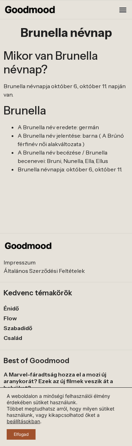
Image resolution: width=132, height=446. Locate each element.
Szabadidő (18, 328)
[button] (122, 9)
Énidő (11, 308)
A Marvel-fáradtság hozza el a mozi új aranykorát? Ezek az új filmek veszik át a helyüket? (58, 381)
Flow (10, 318)
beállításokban (23, 421)
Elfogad (21, 434)
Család (13, 337)
